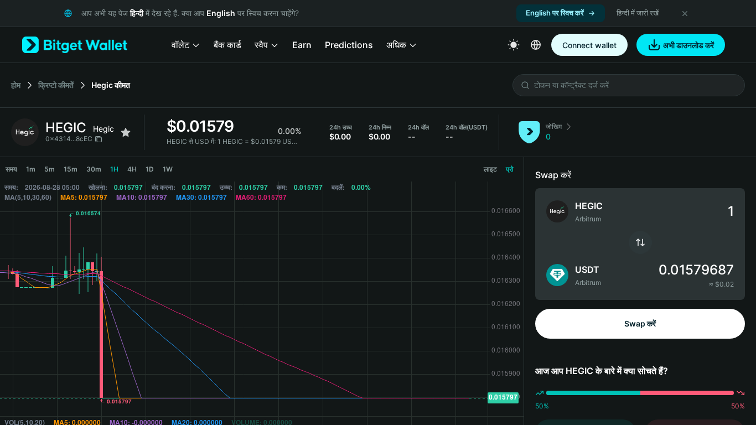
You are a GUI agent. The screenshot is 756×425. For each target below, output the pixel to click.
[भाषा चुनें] (535, 44)
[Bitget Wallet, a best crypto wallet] (74, 45)
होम (15, 85)
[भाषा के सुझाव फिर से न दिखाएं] (684, 13)
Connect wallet (589, 45)
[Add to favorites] (125, 132)
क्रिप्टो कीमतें (56, 85)
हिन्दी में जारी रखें (638, 12)
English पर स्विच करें (555, 12)
